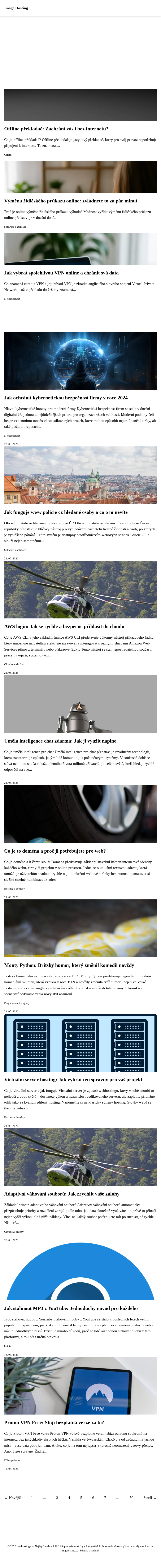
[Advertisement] (80, 47)
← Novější (12, 1498)
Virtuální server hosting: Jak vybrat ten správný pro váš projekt (73, 1079)
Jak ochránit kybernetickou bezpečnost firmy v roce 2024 (66, 397)
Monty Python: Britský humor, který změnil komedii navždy (69, 965)
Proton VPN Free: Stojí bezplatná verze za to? (54, 1422)
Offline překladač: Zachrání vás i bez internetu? (56, 128)
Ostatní (8, 154)
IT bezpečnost (12, 298)
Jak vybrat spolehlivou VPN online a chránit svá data (61, 273)
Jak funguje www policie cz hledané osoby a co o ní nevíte (66, 512)
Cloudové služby (14, 664)
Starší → (150, 1498)
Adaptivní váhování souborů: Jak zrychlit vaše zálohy (61, 1194)
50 (131, 1498)
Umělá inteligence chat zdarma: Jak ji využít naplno (60, 741)
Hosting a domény (14, 888)
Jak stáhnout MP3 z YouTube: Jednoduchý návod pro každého (71, 1308)
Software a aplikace (15, 226)
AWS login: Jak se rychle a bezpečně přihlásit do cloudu (64, 626)
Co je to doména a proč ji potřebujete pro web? (55, 851)
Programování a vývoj (16, 1003)
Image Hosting (16, 8)
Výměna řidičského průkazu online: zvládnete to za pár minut (70, 200)
